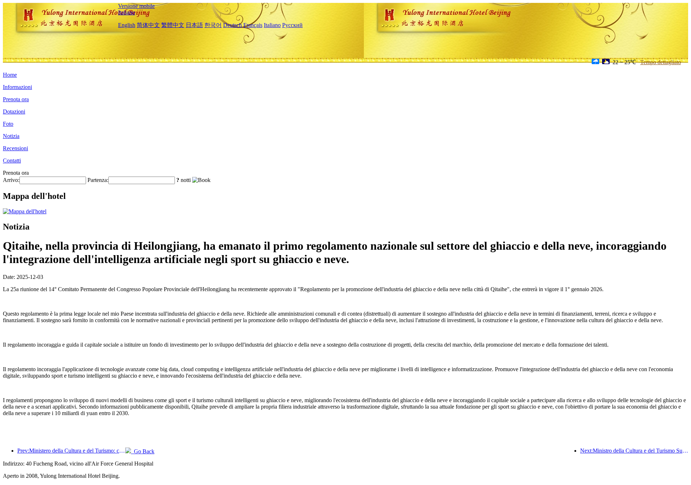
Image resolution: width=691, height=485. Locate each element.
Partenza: (97, 180)
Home (10, 75)
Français (252, 25)
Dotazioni (14, 111)
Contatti (12, 160)
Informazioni (17, 87)
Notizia (11, 136)
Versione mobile (136, 6)
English (126, 25)
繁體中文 (172, 25)
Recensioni (15, 148)
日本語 (194, 25)
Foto (8, 124)
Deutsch (232, 25)
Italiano (126, 12)
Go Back (142, 451)
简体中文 (148, 25)
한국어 (213, 25)
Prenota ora (16, 99)
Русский (292, 25)
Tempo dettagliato (660, 62)
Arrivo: (11, 180)
